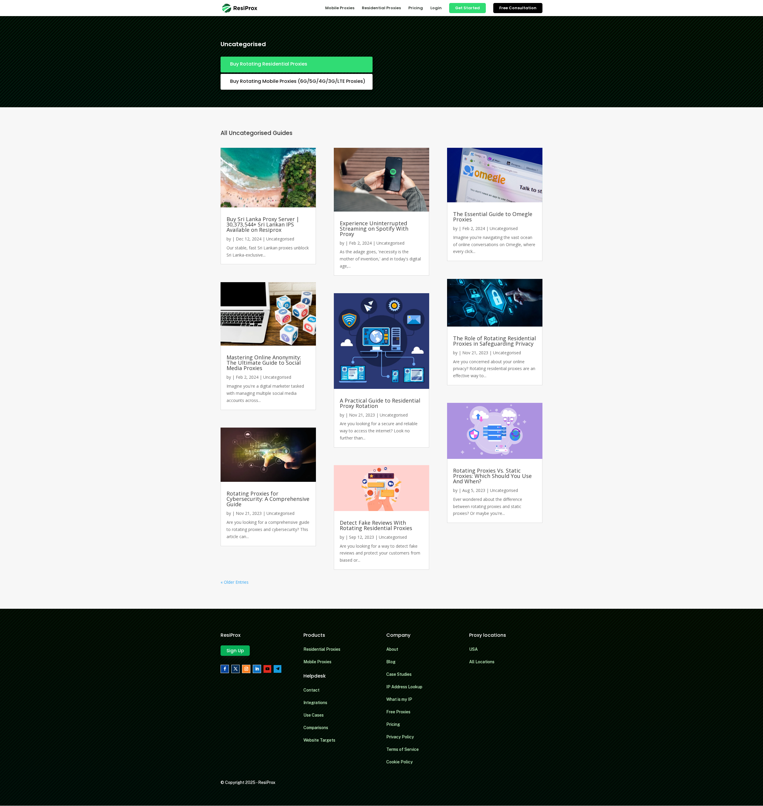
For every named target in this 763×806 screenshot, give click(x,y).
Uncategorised (280, 239)
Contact (311, 690)
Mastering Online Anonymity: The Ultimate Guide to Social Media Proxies (264, 363)
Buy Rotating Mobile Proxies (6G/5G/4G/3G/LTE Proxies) (297, 81)
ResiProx (266, 782)
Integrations (315, 702)
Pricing (415, 8)
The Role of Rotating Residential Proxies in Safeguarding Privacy (494, 341)
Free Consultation (517, 8)
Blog (391, 661)
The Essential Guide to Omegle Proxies (492, 216)
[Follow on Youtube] (267, 669)
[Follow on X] (235, 669)
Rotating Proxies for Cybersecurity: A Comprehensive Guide (268, 499)
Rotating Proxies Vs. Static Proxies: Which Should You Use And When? (492, 476)
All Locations (481, 661)
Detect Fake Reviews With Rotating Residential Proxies (376, 525)
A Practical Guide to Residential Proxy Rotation (380, 403)
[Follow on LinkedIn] (257, 669)
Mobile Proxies (339, 8)
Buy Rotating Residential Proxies (268, 63)
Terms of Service (402, 749)
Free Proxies (398, 711)
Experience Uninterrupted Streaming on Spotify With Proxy (374, 228)
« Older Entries (235, 582)
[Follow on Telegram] (277, 669)
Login (436, 8)
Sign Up (235, 650)
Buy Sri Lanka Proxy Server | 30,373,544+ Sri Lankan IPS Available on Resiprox (263, 224)
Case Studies (399, 674)
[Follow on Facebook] (225, 669)
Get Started (467, 8)
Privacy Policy (400, 736)
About (392, 649)
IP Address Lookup (404, 686)
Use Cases (313, 715)
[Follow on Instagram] (246, 669)
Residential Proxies (381, 8)
